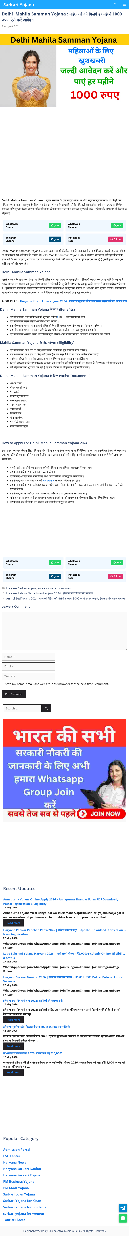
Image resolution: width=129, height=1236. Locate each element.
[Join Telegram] (123, 1208)
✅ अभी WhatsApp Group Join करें (64, 52)
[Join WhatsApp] (123, 1218)
